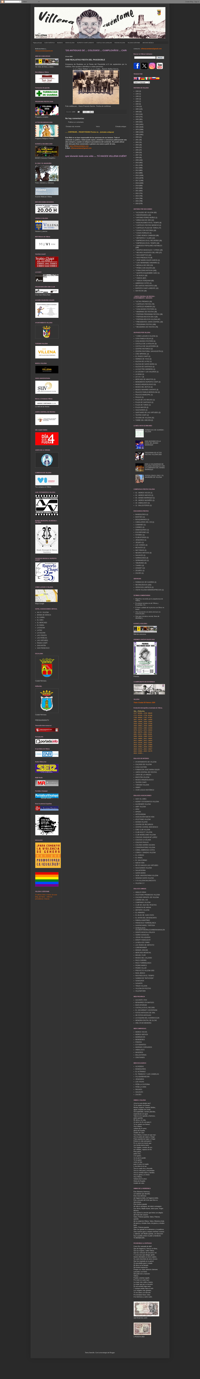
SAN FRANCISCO (43, 648)
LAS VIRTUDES (42, 640)
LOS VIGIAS (139, 1082)
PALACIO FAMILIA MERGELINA (146, 392)
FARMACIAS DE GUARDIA (144, 582)
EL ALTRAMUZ (140, 1071)
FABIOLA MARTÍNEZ (142, 920)
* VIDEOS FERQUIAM (143, 281)
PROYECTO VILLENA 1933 (144, 970)
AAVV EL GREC (141, 799)
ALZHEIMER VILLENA (143, 804)
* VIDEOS (138, 278)
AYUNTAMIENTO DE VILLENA (145, 762)
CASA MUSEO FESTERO (144, 341)
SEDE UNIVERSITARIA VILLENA (146, 875)
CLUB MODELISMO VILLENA (145, 835)
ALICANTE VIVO (141, 1000)
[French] (139, 79)
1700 (137, 106)
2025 (137, 201)
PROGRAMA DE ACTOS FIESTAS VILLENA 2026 (153, 453)
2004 (137, 147)
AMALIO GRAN (140, 892)
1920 (137, 117)
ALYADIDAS (139, 1066)
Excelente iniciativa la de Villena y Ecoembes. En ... (146, 604)
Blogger (112, 1352)
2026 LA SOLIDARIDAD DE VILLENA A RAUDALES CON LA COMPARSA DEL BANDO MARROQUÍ (155, 466)
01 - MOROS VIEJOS (142, 493)
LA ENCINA (41, 628)
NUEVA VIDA (139, 863)
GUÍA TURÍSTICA (49, 42)
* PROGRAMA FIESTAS (143, 324)
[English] (135, 79)
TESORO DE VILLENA (143, 418)
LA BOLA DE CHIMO (142, 942)
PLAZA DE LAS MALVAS (144, 400)
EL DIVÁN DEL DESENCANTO (146, 918)
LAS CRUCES (42, 635)
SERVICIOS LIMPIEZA (143, 587)
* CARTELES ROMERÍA (143, 306)
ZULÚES (138, 573)
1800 (137, 109)
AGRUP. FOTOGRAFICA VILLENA (147, 801)
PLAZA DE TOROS (141, 405)
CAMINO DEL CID (141, 900)
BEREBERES (140, 1039)
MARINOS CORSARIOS (143, 1047)
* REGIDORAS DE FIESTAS (145, 327)
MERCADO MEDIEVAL (143, 953)
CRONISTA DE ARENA (143, 907)
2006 (137, 152)
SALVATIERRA (140, 870)
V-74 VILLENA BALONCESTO (145, 880)
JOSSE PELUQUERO (142, 937)
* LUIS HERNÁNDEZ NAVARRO (146, 263)
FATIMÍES (138, 535)
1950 (137, 124)
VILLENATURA (140, 991)
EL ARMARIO (140, 912)
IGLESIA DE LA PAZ (142, 361)
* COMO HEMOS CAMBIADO (145, 235)
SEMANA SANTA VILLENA (144, 878)
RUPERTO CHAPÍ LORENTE (85, 42)
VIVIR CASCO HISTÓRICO (144, 790)
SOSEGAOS (139, 981)
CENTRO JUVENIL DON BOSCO (146, 827)
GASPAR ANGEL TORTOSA (145, 925)
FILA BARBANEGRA (142, 1077)
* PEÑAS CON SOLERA (143, 268)
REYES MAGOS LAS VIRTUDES (146, 865)
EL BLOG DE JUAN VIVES (144, 915)
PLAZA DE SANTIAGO (143, 402)
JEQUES (138, 542)
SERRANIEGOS (141, 560)
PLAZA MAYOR (140, 407)
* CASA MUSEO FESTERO (144, 309)
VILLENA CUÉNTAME (134, 42)
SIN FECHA (139, 291)
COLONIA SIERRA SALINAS (145, 845)
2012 (137, 168)
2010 (137, 162)
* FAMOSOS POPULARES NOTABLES (148, 246)
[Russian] (154, 79)
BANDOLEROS (140, 514)
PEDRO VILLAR (140, 968)
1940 (73, 112)
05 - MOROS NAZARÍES (143, 500)
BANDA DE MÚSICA (44, 615)
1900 (137, 112)
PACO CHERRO (140, 960)
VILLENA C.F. (140, 883)
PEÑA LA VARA (140, 1087)
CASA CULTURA (141, 767)
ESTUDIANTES (140, 1045)
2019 (137, 185)
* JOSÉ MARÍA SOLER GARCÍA (146, 260)
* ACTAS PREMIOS (142, 301)
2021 (137, 191)
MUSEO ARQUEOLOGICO (144, 384)
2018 (137, 183)
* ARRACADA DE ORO (143, 220)
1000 (137, 91)
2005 (137, 150)
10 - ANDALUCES (141, 503)
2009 (137, 160)
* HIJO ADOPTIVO (141, 255)
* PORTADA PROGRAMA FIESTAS (147, 314)
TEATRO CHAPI (141, 415)
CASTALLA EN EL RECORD (145, 1007)
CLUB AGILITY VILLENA (143, 832)
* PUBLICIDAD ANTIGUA (144, 270)
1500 (137, 101)
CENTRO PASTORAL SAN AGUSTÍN (148, 351)
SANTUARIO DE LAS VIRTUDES (146, 412)
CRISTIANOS (140, 1057)
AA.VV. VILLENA (43, 612)
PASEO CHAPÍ (42, 643)
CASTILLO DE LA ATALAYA (104, 42)
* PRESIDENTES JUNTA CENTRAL (147, 322)
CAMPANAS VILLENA (143, 902)
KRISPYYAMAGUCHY (143, 940)
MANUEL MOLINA (141, 950)
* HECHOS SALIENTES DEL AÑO (147, 252)
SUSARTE (139, 983)
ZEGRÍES (138, 570)
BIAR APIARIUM (141, 1005)
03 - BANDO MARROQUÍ (143, 498)
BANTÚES (139, 517)
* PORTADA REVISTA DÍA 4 (145, 317)
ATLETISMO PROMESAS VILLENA (147, 895)
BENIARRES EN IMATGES (144, 1002)
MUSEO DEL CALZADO (143, 958)
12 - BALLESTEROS (142, 505)
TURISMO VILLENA (142, 785)
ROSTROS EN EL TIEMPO (144, 975)
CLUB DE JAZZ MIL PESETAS (146, 905)
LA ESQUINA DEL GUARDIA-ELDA (147, 1018)
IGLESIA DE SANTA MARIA (145, 364)
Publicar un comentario (76, 122)
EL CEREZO (139, 855)
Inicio (98, 126)
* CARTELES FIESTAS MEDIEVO (147, 225)
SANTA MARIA (140, 873)
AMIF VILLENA (140, 807)
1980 (137, 132)
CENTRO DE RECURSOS (144, 824)
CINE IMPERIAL (141, 354)
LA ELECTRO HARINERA (144, 369)
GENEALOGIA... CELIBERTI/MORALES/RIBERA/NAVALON (150, 929)
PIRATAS (138, 1042)
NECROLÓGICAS (141, 585)
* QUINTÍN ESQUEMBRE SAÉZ (146, 273)
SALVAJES (139, 555)
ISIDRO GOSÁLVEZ (142, 935)
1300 (137, 96)
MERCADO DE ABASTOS (144, 379)
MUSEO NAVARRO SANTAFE (145, 390)
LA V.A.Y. (138, 377)
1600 (137, 104)
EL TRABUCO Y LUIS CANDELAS (147, 1074)
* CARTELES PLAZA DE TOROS (146, 228)
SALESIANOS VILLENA (143, 868)
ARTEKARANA (140, 814)
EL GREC (40, 620)
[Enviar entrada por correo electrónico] (78, 112)
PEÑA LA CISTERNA (142, 1084)
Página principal (37, 42)
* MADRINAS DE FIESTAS (144, 312)
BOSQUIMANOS (141, 519)
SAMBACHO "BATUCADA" (144, 978)
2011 (137, 165)
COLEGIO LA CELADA (143, 840)
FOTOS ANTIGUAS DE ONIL (145, 1013)
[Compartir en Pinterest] (92, 112)
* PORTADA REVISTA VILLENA (146, 319)
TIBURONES (139, 563)
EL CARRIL (41, 617)
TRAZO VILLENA (141, 986)
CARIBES (138, 527)
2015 (137, 175)
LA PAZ (39, 630)
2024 (137, 198)
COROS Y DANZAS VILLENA (145, 852)
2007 (137, 155)
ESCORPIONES (141, 532)
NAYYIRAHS (139, 550)
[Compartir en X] (88, 112)
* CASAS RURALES (142, 233)
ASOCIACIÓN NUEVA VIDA (144, 817)
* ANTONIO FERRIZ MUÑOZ (145, 217)
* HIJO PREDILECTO (142, 258)
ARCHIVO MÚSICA (148, 42)
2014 (137, 173)
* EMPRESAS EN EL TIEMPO (145, 243)
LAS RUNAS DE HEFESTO (144, 945)
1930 (137, 119)
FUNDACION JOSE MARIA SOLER (147, 769)
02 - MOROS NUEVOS (143, 495)
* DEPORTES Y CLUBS (143, 238)
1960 (137, 127)
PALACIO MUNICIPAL (142, 395)
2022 (137, 193)
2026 (137, 203)
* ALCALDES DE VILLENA (144, 212)
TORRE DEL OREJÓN (143, 420)
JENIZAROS (139, 540)
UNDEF (138, 787)
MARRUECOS (140, 1037)
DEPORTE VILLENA (142, 910)
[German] (143, 79)
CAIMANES (139, 525)
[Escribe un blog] (86, 112)
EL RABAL (40, 625)
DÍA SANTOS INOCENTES (144, 286)
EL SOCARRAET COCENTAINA (146, 1010)
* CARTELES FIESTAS (143, 304)
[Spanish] (157, 79)
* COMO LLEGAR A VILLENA (145, 336)
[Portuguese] (150, 79)
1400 (137, 99)
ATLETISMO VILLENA (143, 819)
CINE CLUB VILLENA (142, 830)
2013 (137, 170)
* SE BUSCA (139, 275)
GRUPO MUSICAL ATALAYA (145, 932)
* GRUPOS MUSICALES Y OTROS (147, 250)
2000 (137, 137)
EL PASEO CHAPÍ (141, 356)
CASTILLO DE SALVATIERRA (145, 346)
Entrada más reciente (73, 126)
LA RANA (138, 374)
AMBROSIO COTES (142, 283)
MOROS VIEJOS (141, 1032)
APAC (137, 809)
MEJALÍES (139, 547)
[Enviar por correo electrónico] (84, 112)
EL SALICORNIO (141, 860)
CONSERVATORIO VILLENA (145, 847)
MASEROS (139, 1052)
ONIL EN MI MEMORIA (143, 1023)
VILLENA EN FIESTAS (143, 988)
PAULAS (138, 397)
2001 (137, 140)
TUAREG (138, 565)
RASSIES (138, 1089)
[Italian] (146, 79)
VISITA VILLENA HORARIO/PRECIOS (148, 590)
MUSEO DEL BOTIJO (142, 387)
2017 (137, 180)
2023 (137, 196)
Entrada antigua (121, 126)
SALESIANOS (140, 410)
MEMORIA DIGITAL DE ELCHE (146, 1020)
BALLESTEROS (140, 1055)
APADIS (138, 812)
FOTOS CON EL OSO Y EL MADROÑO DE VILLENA (154, 476)
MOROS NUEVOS (141, 1034)
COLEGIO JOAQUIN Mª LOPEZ (146, 837)
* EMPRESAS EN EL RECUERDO (147, 240)
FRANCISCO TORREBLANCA (145, 923)
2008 (137, 157)
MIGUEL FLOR (140, 955)
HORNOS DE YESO (142, 359)
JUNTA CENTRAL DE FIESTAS (146, 772)
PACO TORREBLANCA (143, 963)
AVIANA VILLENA (141, 822)
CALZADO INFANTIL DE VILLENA (147, 897)
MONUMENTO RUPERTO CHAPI (146, 382)
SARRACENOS (140, 558)
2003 (137, 145)
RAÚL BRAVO (140, 973)
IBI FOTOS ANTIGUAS (143, 1015)
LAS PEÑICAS (42, 638)
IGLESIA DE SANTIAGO (143, 367)
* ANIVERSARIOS (141, 215)
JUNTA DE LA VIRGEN (143, 775)
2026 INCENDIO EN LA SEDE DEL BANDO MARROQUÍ (153, 443)
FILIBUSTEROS (140, 537)
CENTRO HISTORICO (142, 349)
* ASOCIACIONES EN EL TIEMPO (147, 223)
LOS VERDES (140, 545)
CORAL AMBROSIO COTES (145, 850)
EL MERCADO (42, 623)
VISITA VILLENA (69, 42)
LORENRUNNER (141, 947)
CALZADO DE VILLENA (143, 764)
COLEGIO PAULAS (142, 842)
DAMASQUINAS (141, 530)
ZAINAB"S (139, 568)
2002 (137, 142)
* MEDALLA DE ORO (142, 265)
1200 (137, 94)
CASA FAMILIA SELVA (143, 338)
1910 (137, 114)
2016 (137, 178)
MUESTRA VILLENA (142, 777)
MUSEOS (60, 42)
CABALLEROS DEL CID (143, 522)
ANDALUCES (140, 1050)
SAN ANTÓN (41, 645)
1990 (137, 134)
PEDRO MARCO (141, 965)
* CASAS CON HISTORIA (144, 230)
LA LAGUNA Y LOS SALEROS (145, 372)
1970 (137, 129)
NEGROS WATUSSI (142, 553)
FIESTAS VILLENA (119, 42)
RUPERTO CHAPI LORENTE (145, 288)
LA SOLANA (41, 633)
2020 (137, 188)
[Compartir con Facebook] (90, 112)
